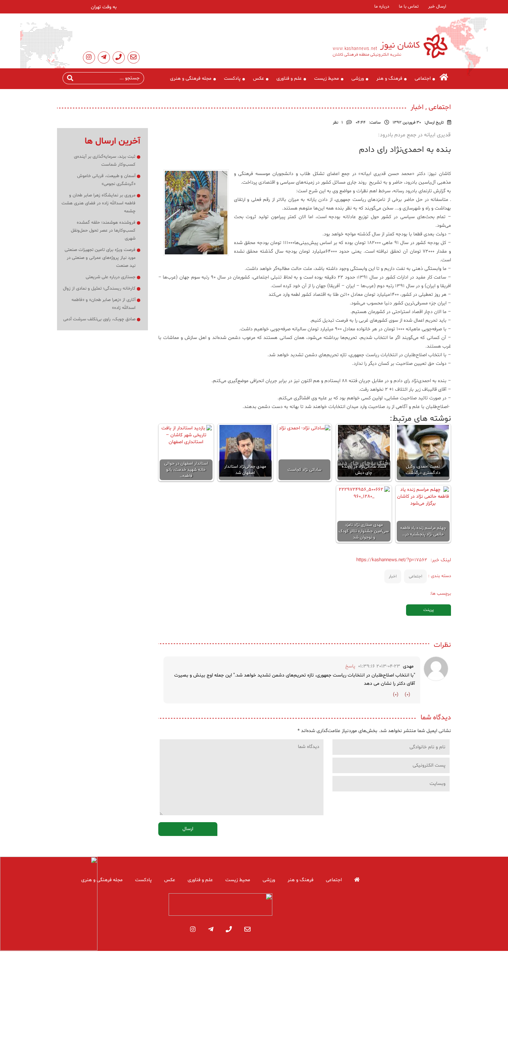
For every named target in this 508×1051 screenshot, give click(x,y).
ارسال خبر (437, 6)
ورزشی (357, 78)
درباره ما (381, 6)
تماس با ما (408, 6)
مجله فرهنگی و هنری (190, 78)
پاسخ (350, 666)
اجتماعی (423, 78)
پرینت (428, 610)
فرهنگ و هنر (389, 78)
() (407, 694)
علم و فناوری (289, 78)
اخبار (393, 576)
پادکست (232, 78)
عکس (258, 78)
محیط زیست (326, 78)
